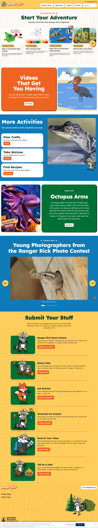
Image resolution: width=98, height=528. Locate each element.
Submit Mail (43, 372)
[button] (43, 305)
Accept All (80, 524)
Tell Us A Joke (44, 474)
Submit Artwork (45, 423)
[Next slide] (92, 43)
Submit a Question (46, 398)
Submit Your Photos (46, 347)
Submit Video (44, 449)
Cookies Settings (70, 524)
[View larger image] (49, 278)
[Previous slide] (5, 283)
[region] (49, 525)
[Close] (95, 524)
